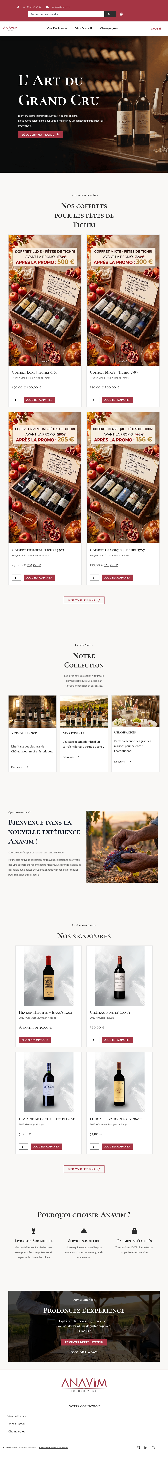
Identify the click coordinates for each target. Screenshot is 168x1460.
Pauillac (101, 1017)
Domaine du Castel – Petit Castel (48, 1119)
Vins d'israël (73, 733)
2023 (21, 1017)
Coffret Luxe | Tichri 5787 (35, 372)
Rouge (15, 377)
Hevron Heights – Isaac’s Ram (45, 1012)
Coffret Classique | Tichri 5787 (117, 550)
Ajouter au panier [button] (39, 399)
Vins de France (57, 28)
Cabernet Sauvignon (36, 1017)
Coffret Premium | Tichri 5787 (38, 550)
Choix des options (34, 1040)
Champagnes (109, 28)
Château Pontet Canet (110, 1012)
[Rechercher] (110, 14)
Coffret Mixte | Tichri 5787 (114, 372)
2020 (92, 1017)
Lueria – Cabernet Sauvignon (116, 1119)
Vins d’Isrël (26, 555)
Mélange (30, 1124)
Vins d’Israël (83, 28)
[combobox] (66, 14)
